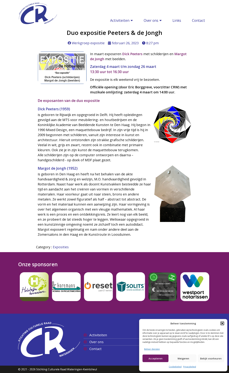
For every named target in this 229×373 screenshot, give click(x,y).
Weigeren (183, 358)
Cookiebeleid (175, 366)
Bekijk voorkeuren (211, 358)
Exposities (61, 247)
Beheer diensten (152, 349)
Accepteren (155, 358)
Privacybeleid (189, 366)
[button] (222, 323)
